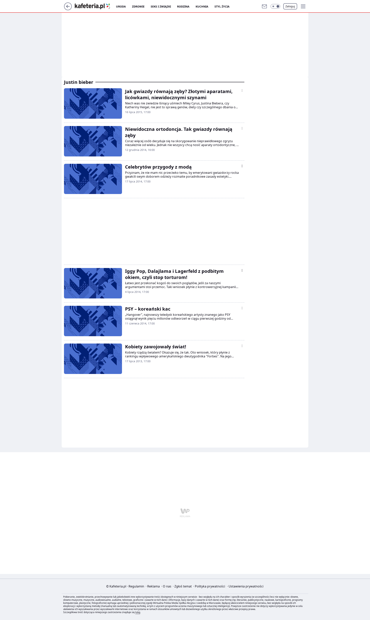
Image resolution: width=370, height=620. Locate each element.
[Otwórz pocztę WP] (264, 6)
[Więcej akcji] (242, 90)
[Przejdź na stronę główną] (68, 9)
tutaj (137, 612)
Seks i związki (161, 6)
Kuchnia (202, 6)
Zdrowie (138, 6)
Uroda (121, 6)
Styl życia (222, 6)
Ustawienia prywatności (245, 586)
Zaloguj (290, 6)
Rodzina (183, 6)
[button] (275, 6)
